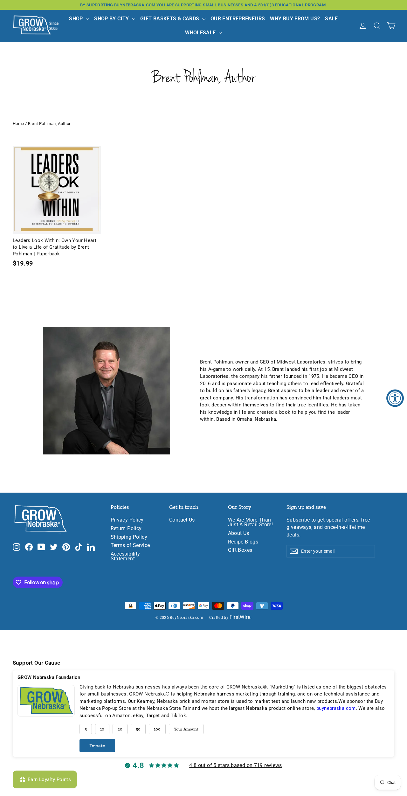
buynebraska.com (336, 708)
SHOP (76, 19)
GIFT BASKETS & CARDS (170, 19)
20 (120, 729)
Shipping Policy (129, 537)
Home (18, 123)
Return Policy (126, 528)
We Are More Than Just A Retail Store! (250, 522)
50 (138, 729)
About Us (238, 533)
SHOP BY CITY (112, 19)
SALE (331, 19)
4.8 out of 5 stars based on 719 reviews (235, 765)
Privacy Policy (127, 520)
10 (102, 729)
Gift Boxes (240, 550)
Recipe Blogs (243, 542)
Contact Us (182, 520)
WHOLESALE (201, 33)
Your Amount (186, 729)
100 (157, 729)
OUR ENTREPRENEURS (237, 19)
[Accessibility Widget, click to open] (395, 398)
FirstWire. (241, 617)
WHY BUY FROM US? (295, 19)
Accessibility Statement (125, 556)
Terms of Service (130, 545)
